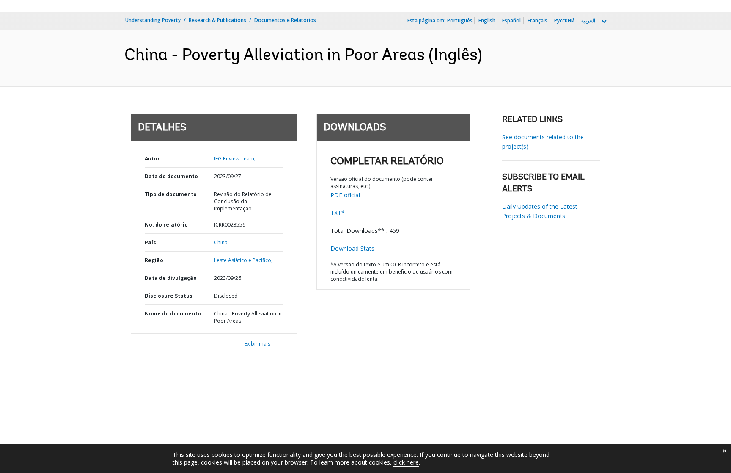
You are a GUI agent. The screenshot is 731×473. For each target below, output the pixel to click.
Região (154, 260)
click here (406, 462)
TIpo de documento (171, 194)
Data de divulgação (171, 278)
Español (511, 20)
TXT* (337, 213)
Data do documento (171, 176)
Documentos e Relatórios (285, 20)
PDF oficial (345, 195)
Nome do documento (173, 313)
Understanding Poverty (153, 20)
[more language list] (603, 21)
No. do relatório (166, 224)
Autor (152, 158)
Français (537, 20)
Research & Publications (217, 20)
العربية (588, 20)
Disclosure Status (168, 295)
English (486, 20)
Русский (564, 20)
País (150, 242)
